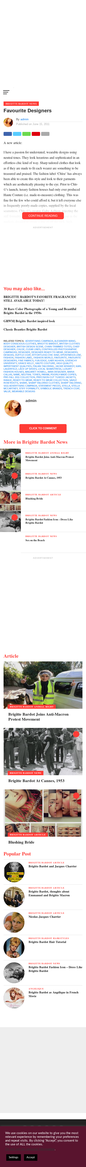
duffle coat (23, 355)
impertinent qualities (18, 366)
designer (24, 352)
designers (71, 352)
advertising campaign (39, 341)
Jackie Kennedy (65, 366)
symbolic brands (51, 388)
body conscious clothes (20, 343)
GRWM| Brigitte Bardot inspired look (29, 321)
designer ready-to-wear (47, 352)
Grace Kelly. (26, 363)
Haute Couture (45, 363)
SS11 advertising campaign (20, 385)
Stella (66, 385)
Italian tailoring (43, 366)
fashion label (23, 357)
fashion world (43, 357)
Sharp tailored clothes (43, 383)
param (45, 374)
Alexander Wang (65, 341)
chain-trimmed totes (58, 346)
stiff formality (29, 388)
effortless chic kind (45, 355)
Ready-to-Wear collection (50, 380)
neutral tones (30, 374)
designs (9, 355)
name (16, 374)
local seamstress (49, 369)
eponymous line (71, 355)
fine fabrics (26, 360)
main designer (57, 372)
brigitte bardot (47, 343)
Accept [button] (31, 1157)
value (7, 391)
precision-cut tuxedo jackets (56, 377)
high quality (64, 363)
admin (24, 119)
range (8, 380)
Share (23, 383)
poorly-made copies (63, 374)
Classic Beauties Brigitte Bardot (25, 329)
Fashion (9, 357)
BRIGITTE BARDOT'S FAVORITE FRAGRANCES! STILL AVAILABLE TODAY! (40, 299)
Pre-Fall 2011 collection (19, 377)
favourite (60, 357)
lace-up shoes (27, 369)
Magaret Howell (36, 372)
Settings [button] (13, 1157)
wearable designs (23, 391)
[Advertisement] (43, 43)
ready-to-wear (22, 380)
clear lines (33, 349)
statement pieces (49, 385)
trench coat (71, 388)
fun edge (41, 360)
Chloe (21, 349)
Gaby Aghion (56, 360)
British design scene (30, 346)
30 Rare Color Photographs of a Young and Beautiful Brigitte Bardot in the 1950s (40, 311)
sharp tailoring (71, 383)
